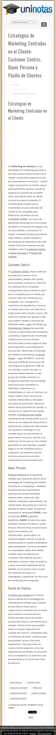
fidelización (37, 688)
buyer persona (16, 682)
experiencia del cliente (19, 688)
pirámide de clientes (18, 698)
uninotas (15, 84)
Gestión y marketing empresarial (24, 93)
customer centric (33, 682)
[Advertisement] (24, 143)
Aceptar (32, 733)
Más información (45, 733)
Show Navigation (44, 24)
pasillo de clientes (39, 693)
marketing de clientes (18, 693)
